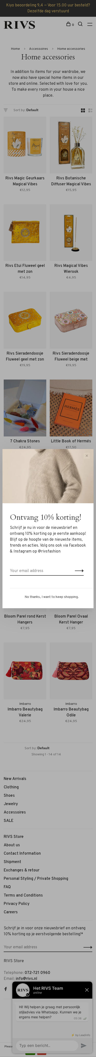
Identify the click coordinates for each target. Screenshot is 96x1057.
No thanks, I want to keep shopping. (52, 597)
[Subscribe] (78, 571)
